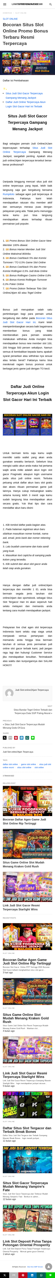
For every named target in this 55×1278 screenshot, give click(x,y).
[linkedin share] (21, 738)
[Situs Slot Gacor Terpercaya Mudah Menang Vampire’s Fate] (27, 1159)
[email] (13, 1275)
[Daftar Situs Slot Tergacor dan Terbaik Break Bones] (27, 1104)
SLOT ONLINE (21, 13)
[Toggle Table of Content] (5, 89)
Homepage (7, 13)
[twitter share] (4, 738)
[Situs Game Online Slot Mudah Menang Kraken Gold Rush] (27, 844)
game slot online (28, 764)
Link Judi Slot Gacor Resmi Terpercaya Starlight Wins (25, 1075)
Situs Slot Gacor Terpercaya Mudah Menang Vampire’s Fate (25, 1186)
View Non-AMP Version (35, 1267)
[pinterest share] (16, 738)
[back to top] (48, 1266)
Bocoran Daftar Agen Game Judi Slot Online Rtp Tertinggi (27, 961)
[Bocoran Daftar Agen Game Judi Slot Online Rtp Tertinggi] (27, 801)
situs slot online (24, 767)
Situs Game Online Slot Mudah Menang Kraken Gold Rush (26, 1018)
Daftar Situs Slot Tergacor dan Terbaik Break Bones (27, 1130)
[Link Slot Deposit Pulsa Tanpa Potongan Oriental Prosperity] (27, 1218)
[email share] (10, 738)
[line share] (33, 738)
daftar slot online (10, 764)
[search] (50, 4)
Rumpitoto (8, 194)
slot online (39, 767)
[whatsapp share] (27, 738)
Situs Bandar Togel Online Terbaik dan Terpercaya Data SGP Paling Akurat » (33, 711)
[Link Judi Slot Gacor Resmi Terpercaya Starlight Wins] (27, 887)
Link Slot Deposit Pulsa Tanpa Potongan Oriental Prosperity (27, 1243)
